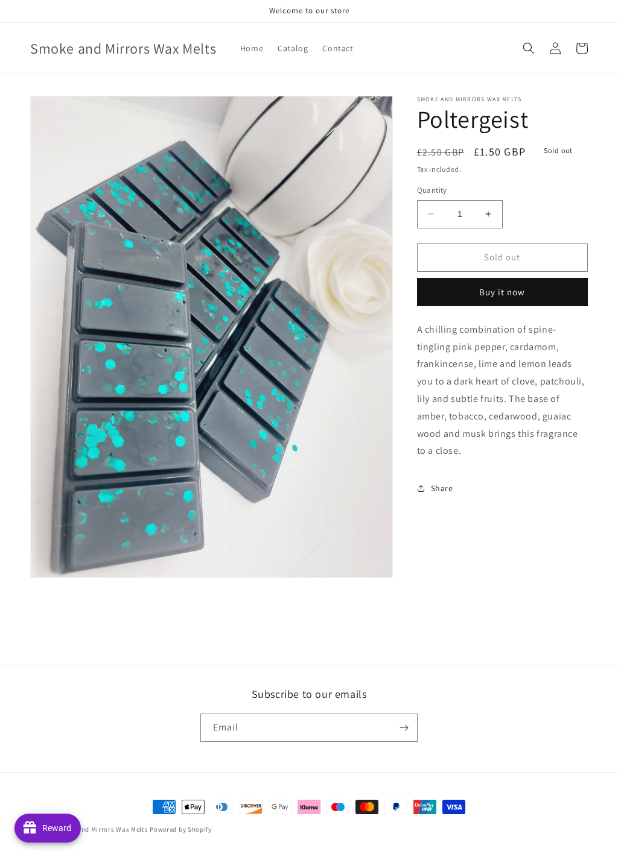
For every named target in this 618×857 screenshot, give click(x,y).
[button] (528, 48)
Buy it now (502, 292)
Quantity (432, 190)
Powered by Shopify (181, 829)
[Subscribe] (403, 728)
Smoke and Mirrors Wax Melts (101, 829)
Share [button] (442, 488)
